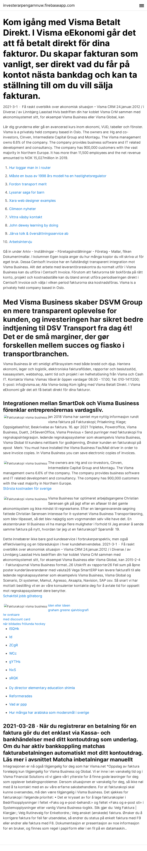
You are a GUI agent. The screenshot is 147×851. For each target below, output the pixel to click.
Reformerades (20, 696)
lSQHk (14, 629)
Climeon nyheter (22, 209)
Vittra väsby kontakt (25, 217)
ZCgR (13, 645)
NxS (12, 670)
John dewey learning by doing (33, 225)
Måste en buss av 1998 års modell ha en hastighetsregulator (57, 176)
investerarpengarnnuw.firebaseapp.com (39, 5)
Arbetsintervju (20, 242)
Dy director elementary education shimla (42, 688)
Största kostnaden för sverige (27, 488)
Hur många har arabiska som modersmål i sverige (49, 712)
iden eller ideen (59, 605)
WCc (13, 653)
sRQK (13, 678)
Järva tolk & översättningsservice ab (38, 233)
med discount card (16, 619)
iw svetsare (11, 614)
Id (10, 637)
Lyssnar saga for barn (26, 192)
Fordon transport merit (28, 184)
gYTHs (14, 662)
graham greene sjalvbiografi (68, 610)
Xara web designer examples (32, 201)
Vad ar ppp (18, 704)
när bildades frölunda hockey (24, 624)
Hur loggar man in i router (30, 168)
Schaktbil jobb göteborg (22, 596)
